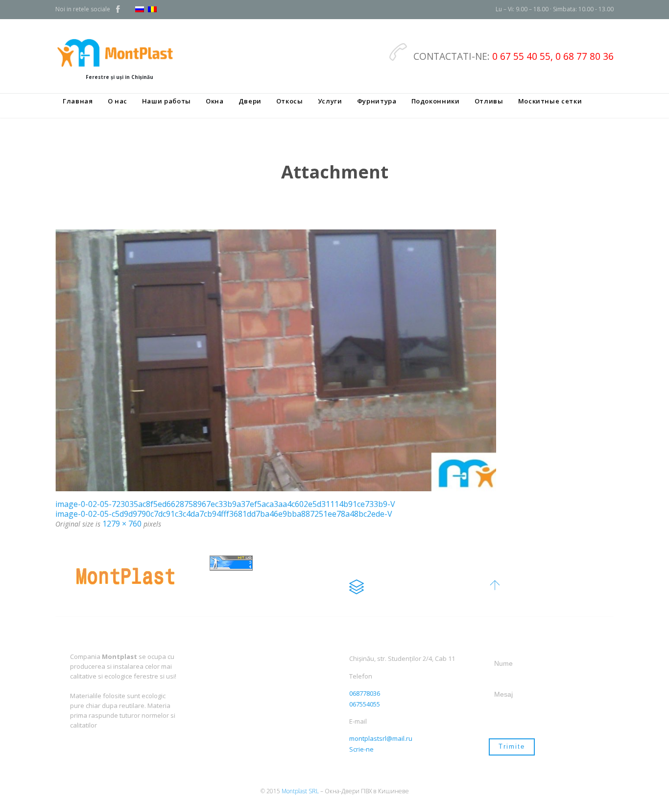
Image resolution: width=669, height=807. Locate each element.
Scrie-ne (361, 749)
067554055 (364, 704)
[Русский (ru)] (139, 10)
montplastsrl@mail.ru (380, 738)
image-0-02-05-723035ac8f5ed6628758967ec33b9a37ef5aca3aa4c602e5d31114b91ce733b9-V (225, 504)
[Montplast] (119, 52)
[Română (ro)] (152, 10)
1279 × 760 (122, 523)
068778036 (364, 693)
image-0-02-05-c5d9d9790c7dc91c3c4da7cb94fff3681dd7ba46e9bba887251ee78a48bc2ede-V (223, 513)
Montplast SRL (300, 791)
